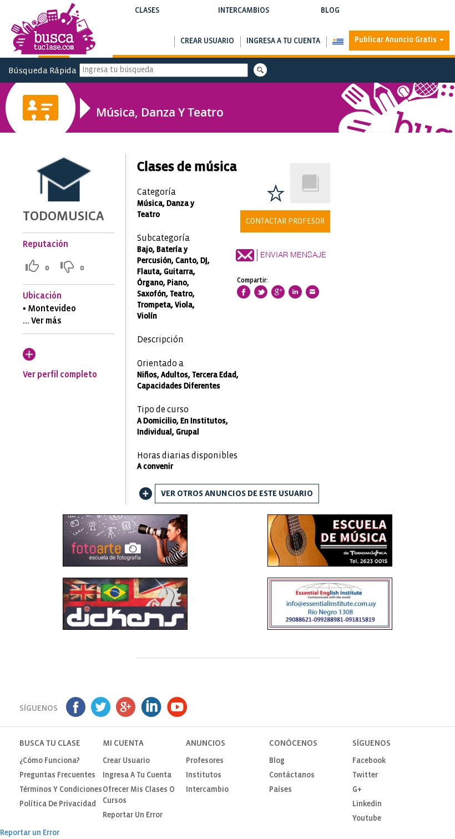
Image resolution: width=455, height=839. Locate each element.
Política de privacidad (57, 804)
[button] (337, 41)
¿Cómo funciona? (49, 761)
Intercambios (243, 16)
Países (280, 789)
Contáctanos (292, 775)
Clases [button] (147, 16)
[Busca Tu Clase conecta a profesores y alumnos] (53, 30)
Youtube (366, 818)
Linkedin (367, 804)
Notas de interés (330, 22)
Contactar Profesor (285, 221)
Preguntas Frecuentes (57, 775)
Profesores (205, 761)
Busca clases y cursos (147, 22)
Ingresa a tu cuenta (283, 41)
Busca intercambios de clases (243, 22)
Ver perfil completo (60, 375)
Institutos (203, 775)
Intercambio (207, 789)
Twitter (365, 775)
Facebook (369, 761)
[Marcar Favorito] (276, 193)
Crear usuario (207, 41)
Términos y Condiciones (60, 789)
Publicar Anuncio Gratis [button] (396, 40)
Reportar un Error (133, 815)
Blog (330, 16)
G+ (357, 789)
